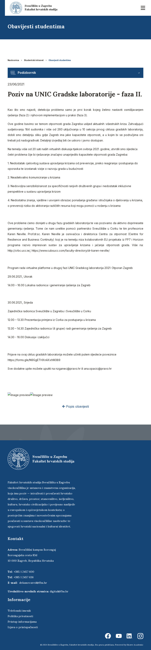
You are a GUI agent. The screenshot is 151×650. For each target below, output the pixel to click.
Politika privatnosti (20, 616)
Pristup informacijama (22, 621)
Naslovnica (13, 60)
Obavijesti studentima (60, 60)
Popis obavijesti (77, 406)
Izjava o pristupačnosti (23, 627)
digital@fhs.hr (59, 591)
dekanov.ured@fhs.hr (33, 582)
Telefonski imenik (19, 610)
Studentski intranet (34, 60)
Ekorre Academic (135, 645)
